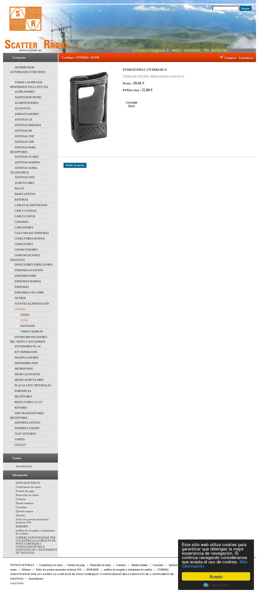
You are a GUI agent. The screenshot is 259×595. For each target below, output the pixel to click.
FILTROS (20, 298)
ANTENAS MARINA (27, 162)
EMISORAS (22, 286)
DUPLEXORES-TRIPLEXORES (34, 264)
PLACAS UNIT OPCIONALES (33, 385)
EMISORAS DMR (25, 275)
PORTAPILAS (23, 390)
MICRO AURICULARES (29, 379)
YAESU (25, 314)
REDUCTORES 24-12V (29, 402)
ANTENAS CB (23, 119)
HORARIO (22, 526)
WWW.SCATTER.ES (28, 482)
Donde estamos (24, 503)
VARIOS (20, 439)
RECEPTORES (23, 396)
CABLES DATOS (25, 216)
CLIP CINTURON (25, 433)
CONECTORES (24, 244)
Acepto (216, 576)
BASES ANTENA (25, 193)
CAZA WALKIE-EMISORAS (32, 232)
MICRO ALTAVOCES (27, 374)
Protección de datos (27, 495)
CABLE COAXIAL (26, 210)
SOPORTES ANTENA (27, 422)
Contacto (21, 499)
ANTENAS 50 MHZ (27, 156)
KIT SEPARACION (26, 351)
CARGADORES (24, 227)
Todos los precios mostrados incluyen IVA (58, 569)
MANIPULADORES (27, 357)
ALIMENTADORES (26, 102)
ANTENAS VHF (24, 136)
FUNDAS (20, 309)
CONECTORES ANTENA (30, 238)
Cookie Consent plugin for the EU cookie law (216, 585)
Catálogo (68, 57)
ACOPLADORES (25, 91)
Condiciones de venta (28, 486)
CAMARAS (21, 221)
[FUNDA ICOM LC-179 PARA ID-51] (88, 106)
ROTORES (21, 407)
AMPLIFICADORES (27, 113)
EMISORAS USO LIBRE (29, 292)
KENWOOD (27, 325)
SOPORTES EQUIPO (27, 428)
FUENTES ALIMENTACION (32, 303)
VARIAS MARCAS (31, 331)
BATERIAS (21, 199)
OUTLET (20, 444)
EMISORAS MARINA (28, 281)
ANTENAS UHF (24, 141)
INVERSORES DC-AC (28, 346)
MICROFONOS (24, 368)
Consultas (21, 507)
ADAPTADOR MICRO (28, 97)
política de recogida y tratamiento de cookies (128, 569)
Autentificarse (24, 466)
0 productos (246, 57)
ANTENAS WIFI (25, 177)
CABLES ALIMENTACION (31, 205)
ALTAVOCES (23, 108)
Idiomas (20, 515)
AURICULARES (24, 182)
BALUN (19, 188)
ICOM (24, 320)
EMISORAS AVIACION (29, 270)
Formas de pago (25, 490)
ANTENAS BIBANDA (28, 125)
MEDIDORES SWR (26, 363)
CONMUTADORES (26, 249)
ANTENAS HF (23, 130)
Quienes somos (24, 511)
